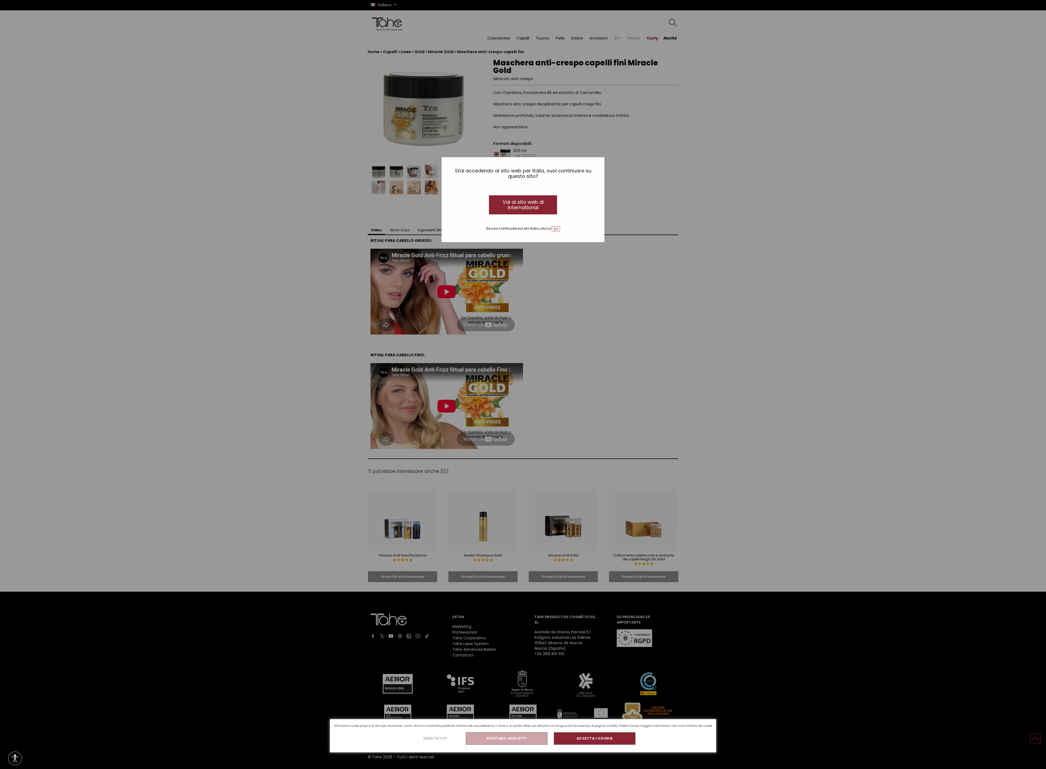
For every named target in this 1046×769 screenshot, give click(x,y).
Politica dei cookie (699, 726)
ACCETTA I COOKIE (595, 738)
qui (556, 229)
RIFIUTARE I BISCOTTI (506, 738)
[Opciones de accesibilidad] (15, 759)
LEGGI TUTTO (435, 738)
